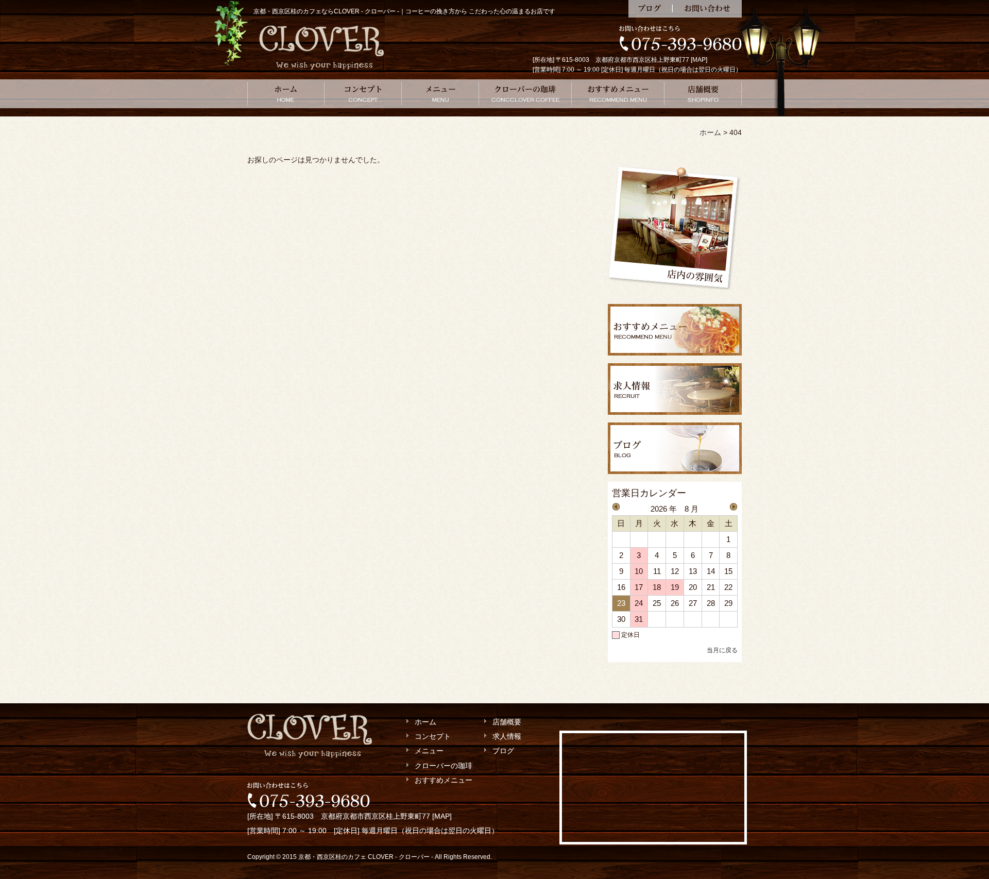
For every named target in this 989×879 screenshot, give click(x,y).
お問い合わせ (707, 9)
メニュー (440, 93)
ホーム (286, 93)
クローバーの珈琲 (525, 93)
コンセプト (363, 93)
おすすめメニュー (618, 93)
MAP (699, 59)
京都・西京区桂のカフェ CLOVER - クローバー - (365, 856)
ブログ (650, 9)
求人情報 (506, 736)
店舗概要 (703, 93)
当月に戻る (722, 650)
